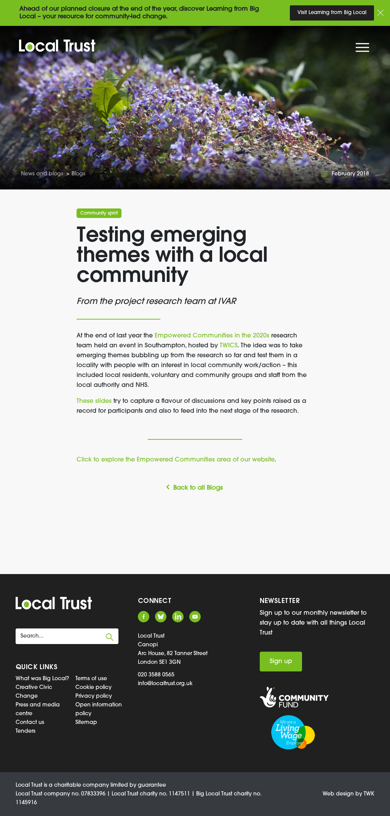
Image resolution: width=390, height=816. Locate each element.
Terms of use (91, 679)
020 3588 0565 (156, 675)
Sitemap (86, 722)
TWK (369, 794)
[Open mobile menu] (363, 49)
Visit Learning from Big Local (331, 12)
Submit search (109, 637)
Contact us (30, 722)
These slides (95, 401)
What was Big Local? (42, 679)
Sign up (281, 662)
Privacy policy (93, 696)
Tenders (25, 731)
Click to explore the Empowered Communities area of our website (176, 460)
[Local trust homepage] (57, 46)
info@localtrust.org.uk (165, 684)
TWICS (229, 346)
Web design (338, 794)
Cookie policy (93, 687)
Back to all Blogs (198, 488)
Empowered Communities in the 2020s (212, 336)
